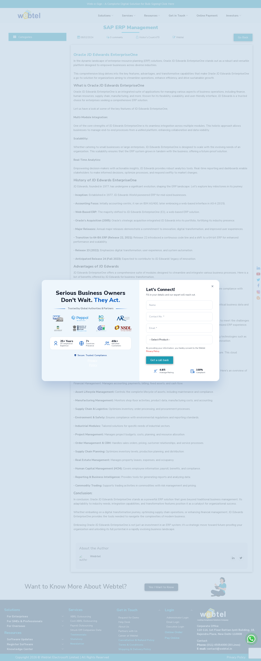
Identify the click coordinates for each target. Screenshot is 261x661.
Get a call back (159, 360)
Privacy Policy (152, 351)
